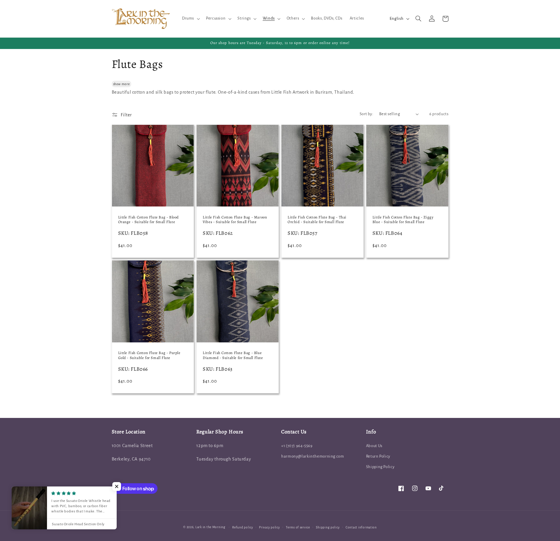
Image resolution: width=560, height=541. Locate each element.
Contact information (361, 527)
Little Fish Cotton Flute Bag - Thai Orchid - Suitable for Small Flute (317, 220)
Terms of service (298, 527)
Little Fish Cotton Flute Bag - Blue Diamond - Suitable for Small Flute (233, 355)
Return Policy (378, 456)
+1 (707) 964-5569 (297, 446)
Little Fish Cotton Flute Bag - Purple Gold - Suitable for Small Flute (149, 355)
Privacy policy (269, 527)
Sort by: (366, 114)
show (117, 84)
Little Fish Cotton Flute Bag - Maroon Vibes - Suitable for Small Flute (235, 220)
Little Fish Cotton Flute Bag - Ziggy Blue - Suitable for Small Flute (403, 220)
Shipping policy (328, 527)
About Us (374, 446)
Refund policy (242, 527)
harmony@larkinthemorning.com (312, 456)
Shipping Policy (380, 467)
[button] (190, 18)
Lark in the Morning (210, 527)
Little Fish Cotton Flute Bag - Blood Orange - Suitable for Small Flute (148, 220)
